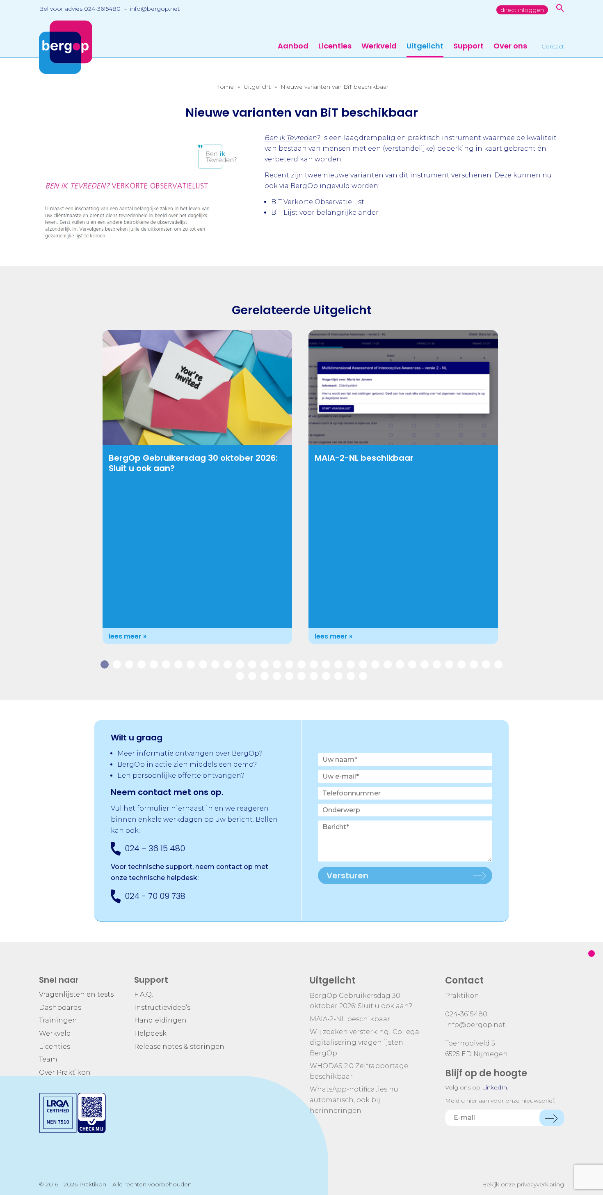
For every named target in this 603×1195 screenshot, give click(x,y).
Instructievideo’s (162, 1007)
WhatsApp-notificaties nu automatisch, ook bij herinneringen (354, 1099)
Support (468, 46)
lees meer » (127, 636)
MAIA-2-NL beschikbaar (364, 458)
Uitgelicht (425, 46)
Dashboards (60, 1007)
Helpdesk (150, 1033)
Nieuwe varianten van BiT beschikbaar (334, 86)
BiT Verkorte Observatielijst (317, 202)
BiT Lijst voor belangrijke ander (325, 212)
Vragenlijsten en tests (76, 994)
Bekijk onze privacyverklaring (523, 1184)
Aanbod (293, 46)
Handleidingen (160, 1020)
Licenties (335, 46)
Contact (552, 47)
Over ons (510, 46)
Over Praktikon (65, 1072)
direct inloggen (522, 10)
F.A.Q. (143, 994)
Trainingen (58, 1020)
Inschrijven (551, 1118)
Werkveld (379, 46)
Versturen (347, 875)
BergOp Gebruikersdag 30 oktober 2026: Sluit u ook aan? (193, 463)
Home (224, 86)
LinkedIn (494, 1087)
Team (48, 1059)
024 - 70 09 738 (155, 896)
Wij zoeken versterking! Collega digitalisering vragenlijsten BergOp (364, 1042)
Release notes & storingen (179, 1046)
